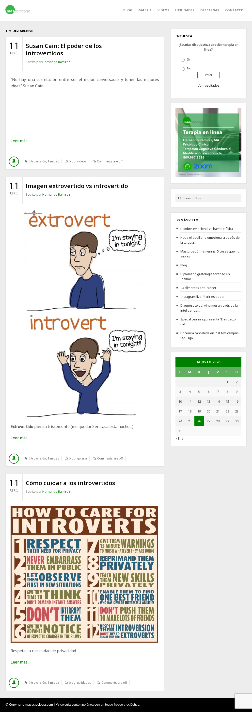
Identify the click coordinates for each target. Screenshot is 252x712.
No (189, 68)
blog (72, 161)
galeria (145, 10)
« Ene (179, 438)
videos (163, 10)
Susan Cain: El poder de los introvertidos (64, 49)
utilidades (184, 10)
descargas (209, 10)
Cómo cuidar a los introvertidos (70, 483)
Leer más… (20, 140)
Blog (127, 10)
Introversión (37, 161)
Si (188, 59)
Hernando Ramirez (56, 62)
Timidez (53, 161)
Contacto (234, 10)
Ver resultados (209, 85)
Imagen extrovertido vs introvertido (77, 186)
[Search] (179, 198)
